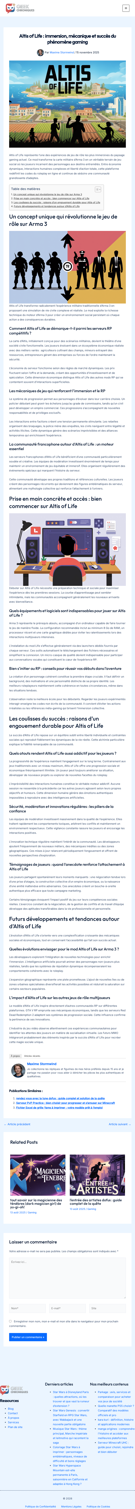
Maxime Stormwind (41, 1064)
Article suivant (120, 1124)
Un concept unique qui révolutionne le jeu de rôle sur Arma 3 (47, 194)
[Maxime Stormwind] (18, 1070)
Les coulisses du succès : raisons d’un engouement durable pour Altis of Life (57, 202)
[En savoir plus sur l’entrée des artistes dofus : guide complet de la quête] (97, 1174)
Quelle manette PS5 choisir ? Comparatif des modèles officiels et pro (116, 1410)
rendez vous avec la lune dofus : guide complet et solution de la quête (60, 1098)
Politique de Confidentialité (40, 1506)
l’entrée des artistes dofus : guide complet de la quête (96, 1202)
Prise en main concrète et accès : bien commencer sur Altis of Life (51, 198)
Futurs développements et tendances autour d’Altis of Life (47, 206)
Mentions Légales (71, 1506)
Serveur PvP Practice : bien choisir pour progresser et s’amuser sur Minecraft (65, 1103)
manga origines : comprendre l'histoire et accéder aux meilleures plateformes (116, 1433)
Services (13, 1422)
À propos (15, 1056)
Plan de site (15, 1427)
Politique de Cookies (98, 1506)
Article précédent (17, 1124)
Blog (11, 1408)
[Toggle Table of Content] (96, 189)
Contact (13, 1413)
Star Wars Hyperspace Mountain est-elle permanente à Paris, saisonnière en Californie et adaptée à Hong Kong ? (70, 1475)
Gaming (32, 1212)
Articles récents (32, 1056)
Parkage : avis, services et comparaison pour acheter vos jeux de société (114, 1397)
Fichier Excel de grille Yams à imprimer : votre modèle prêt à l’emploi (59, 1107)
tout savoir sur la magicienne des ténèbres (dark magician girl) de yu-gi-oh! (36, 1203)
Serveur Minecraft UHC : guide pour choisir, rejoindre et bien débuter (115, 1447)
